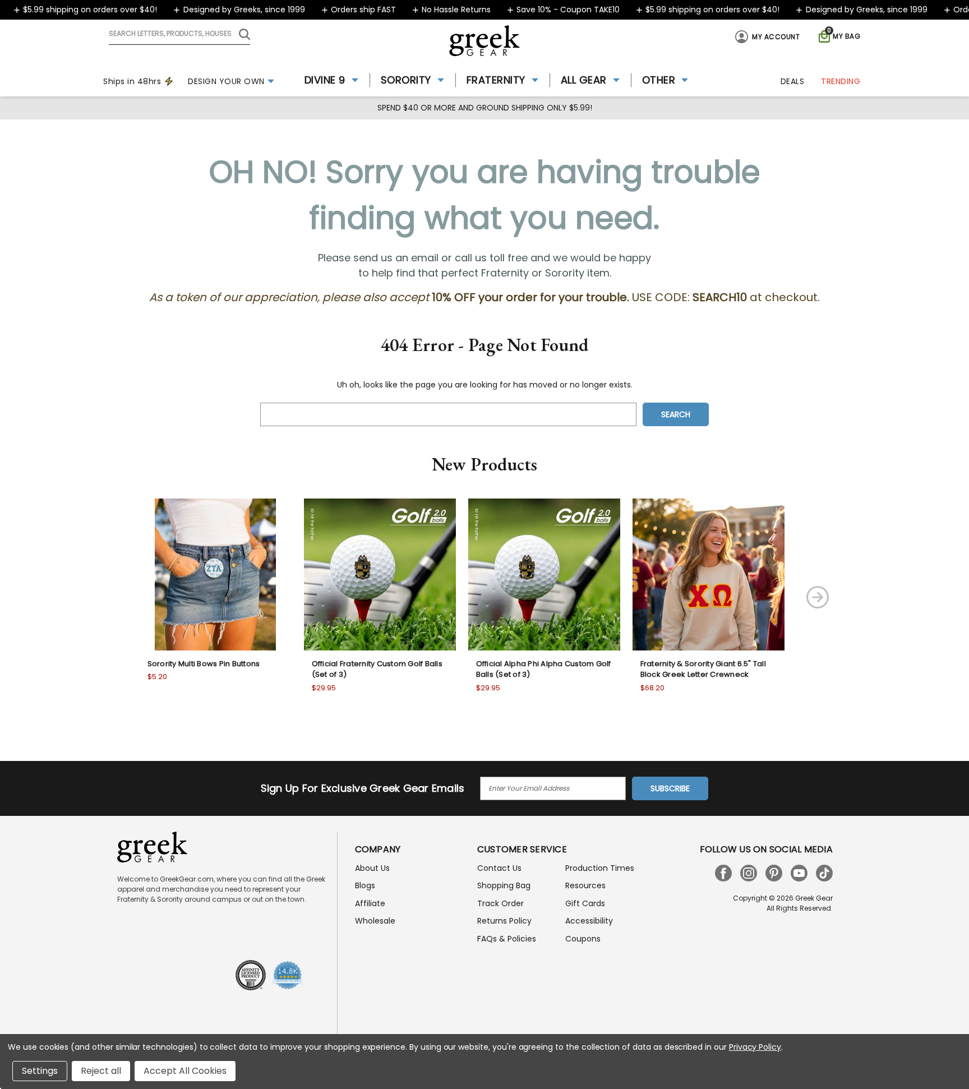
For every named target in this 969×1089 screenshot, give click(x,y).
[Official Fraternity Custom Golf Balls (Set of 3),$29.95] (380, 574)
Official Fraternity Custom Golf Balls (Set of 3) (377, 669)
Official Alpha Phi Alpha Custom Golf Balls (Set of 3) (543, 669)
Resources (585, 885)
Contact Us (499, 868)
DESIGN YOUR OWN (226, 81)
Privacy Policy (755, 1047)
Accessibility (589, 920)
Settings (40, 1070)
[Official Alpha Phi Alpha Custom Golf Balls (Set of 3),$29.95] (544, 574)
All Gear (584, 80)
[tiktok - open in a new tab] (824, 873)
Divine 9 (324, 80)
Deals (793, 81)
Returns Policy (504, 920)
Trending (840, 81)
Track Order (500, 903)
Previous (104, 597)
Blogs (365, 885)
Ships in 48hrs (132, 81)
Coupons (583, 938)
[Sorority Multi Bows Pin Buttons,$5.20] (216, 574)
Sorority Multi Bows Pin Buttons (203, 663)
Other (659, 80)
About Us (372, 868)
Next (817, 597)
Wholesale (375, 920)
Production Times (599, 868)
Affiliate (370, 903)
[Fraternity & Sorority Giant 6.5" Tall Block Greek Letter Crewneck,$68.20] (709, 574)
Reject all (101, 1070)
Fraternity (496, 80)
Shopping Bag (503, 885)
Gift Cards (585, 903)
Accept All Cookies (185, 1070)
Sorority (406, 80)
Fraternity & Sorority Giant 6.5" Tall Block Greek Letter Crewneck (703, 669)
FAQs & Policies (506, 938)
